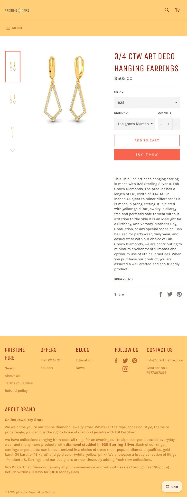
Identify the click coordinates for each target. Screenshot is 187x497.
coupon (46, 368)
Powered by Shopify (41, 492)
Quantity (164, 112)
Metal (118, 91)
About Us (12, 376)
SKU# (118, 279)
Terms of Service (19, 383)
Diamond (121, 112)
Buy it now (147, 154)
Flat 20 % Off (51, 360)
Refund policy (16, 390)
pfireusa (21, 492)
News (80, 368)
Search (11, 368)
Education (84, 360)
